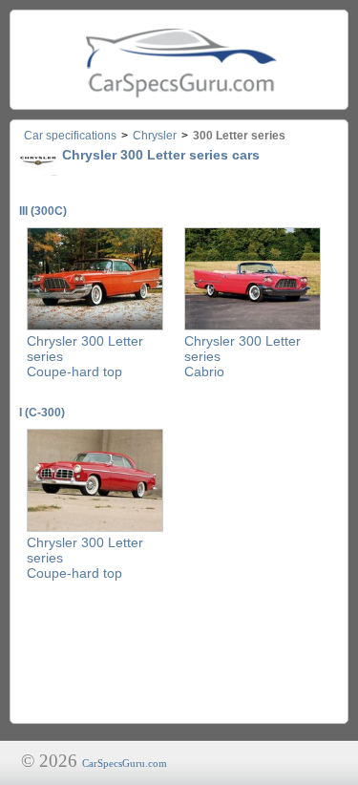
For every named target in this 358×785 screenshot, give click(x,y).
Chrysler (155, 135)
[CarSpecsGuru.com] (179, 59)
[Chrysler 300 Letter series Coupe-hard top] (95, 326)
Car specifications (70, 135)
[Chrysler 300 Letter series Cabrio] (252, 326)
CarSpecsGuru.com (124, 763)
